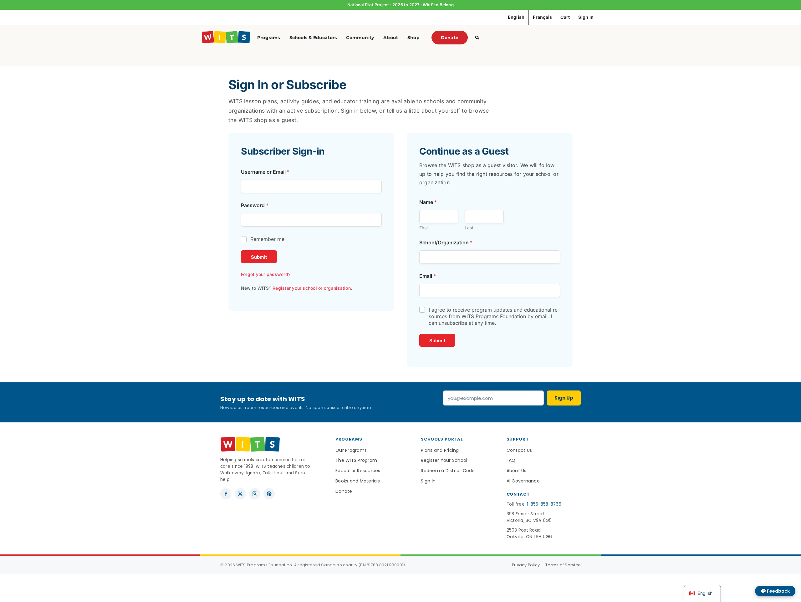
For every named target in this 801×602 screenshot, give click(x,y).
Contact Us (519, 450)
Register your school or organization (312, 288)
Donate (343, 491)
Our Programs (351, 450)
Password (254, 205)
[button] (477, 37)
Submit (259, 257)
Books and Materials (357, 481)
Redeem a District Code (448, 470)
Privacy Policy (526, 565)
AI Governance (523, 481)
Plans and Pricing (440, 450)
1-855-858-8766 (544, 504)
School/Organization (445, 243)
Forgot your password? (265, 274)
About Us (517, 470)
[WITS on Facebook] (226, 493)
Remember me (267, 239)
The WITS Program (356, 460)
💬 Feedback (775, 591)
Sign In (428, 481)
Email (427, 276)
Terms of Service (563, 565)
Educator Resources (357, 470)
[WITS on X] (240, 493)
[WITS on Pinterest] (269, 493)
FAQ (511, 460)
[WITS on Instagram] (254, 493)
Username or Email (265, 172)
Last (469, 227)
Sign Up (563, 398)
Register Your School (444, 460)
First (423, 227)
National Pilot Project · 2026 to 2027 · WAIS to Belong (400, 4)
